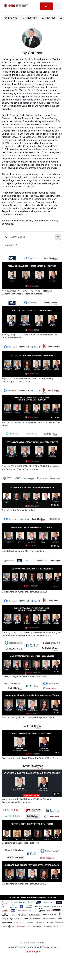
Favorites (31, 17)
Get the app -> (32, 951)
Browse (12, 17)
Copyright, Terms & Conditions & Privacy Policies (33, 947)
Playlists (50, 17)
